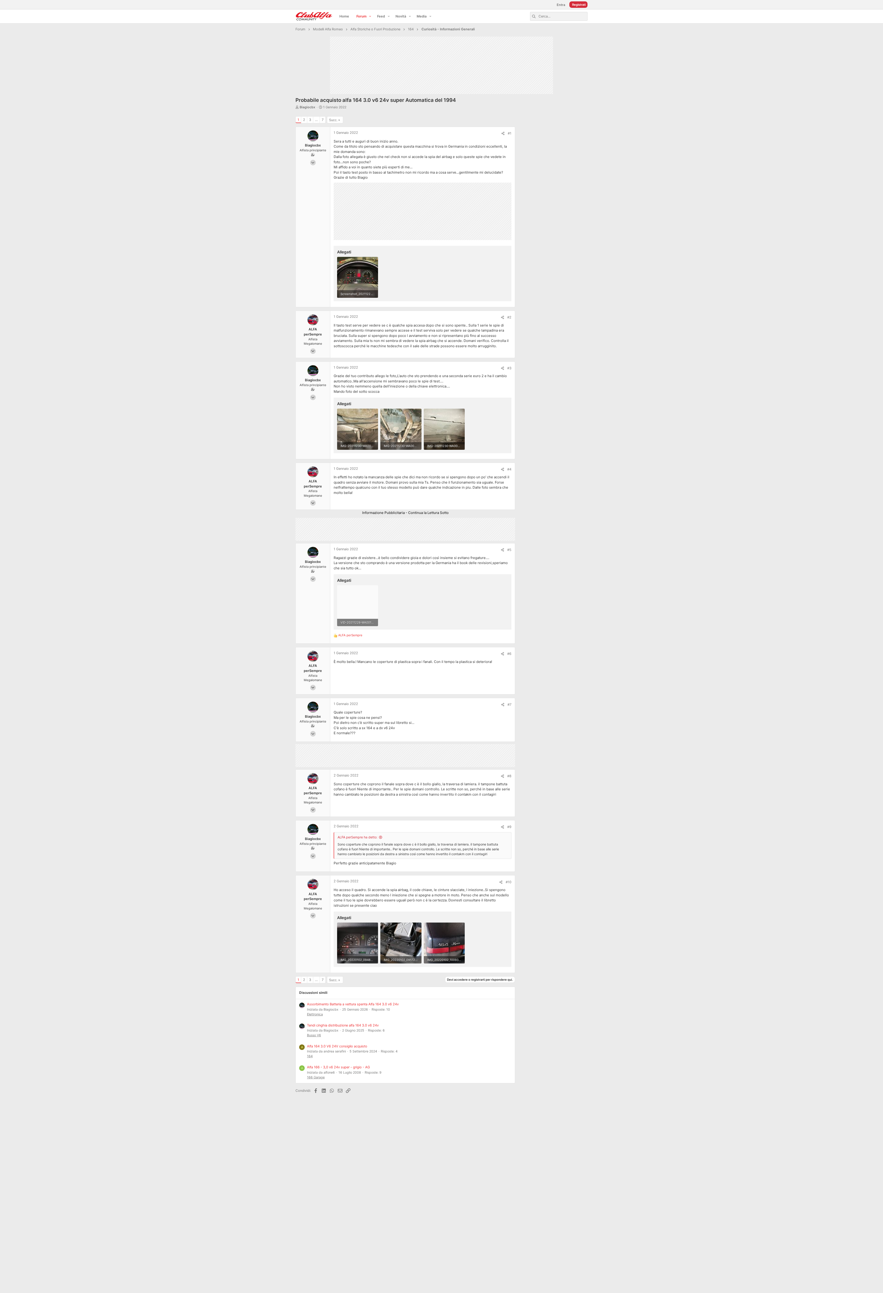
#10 (508, 882)
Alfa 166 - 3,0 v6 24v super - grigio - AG (338, 1067)
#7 (509, 704)
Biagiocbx (307, 107)
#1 (509, 133)
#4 (509, 469)
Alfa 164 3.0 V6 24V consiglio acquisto (337, 1046)
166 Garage (316, 1077)
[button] (370, 16)
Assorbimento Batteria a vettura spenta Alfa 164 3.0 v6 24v (353, 1004)
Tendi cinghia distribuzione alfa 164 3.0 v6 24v (343, 1025)
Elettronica (315, 1014)
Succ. (333, 120)
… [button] (316, 120)
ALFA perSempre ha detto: (357, 837)
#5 (509, 550)
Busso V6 (314, 1035)
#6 (509, 654)
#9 (509, 827)
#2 (509, 317)
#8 (509, 776)
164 (310, 1056)
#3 (509, 368)
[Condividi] (503, 133)
